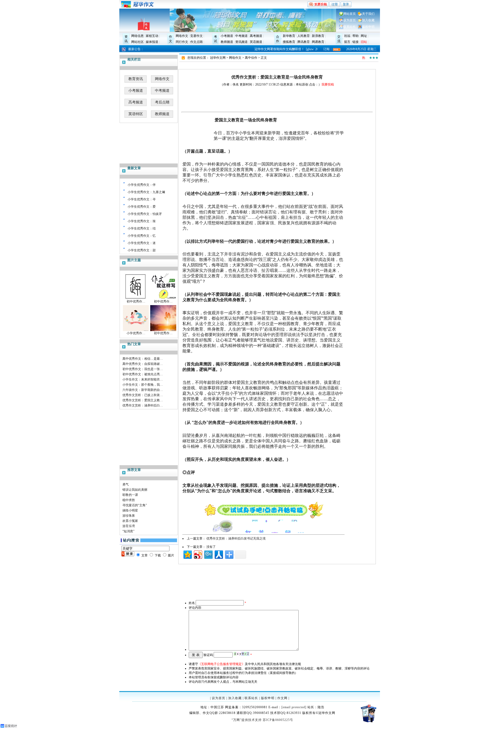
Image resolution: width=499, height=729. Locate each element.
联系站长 (349, 27)
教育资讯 (135, 79)
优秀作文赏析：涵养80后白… (142, 405)
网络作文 (182, 36)
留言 (347, 42)
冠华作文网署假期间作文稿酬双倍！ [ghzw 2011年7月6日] (291, 49)
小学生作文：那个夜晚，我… (142, 384)
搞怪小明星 (130, 510)
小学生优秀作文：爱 (142, 206)
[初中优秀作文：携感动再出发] (163, 298)
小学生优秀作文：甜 (142, 250)
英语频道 (256, 42)
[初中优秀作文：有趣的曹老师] (136, 298)
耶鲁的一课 (130, 495)
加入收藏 (368, 20)
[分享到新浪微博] (197, 554)
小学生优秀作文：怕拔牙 (145, 214)
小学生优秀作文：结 (142, 228)
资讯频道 (241, 42)
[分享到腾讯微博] (208, 554)
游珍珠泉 (128, 515)
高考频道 (256, 36)
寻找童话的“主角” (134, 505)
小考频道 (227, 36)
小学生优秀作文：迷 (142, 243)
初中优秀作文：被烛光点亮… (142, 374)
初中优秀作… (136, 301)
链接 (355, 42)
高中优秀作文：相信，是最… (142, 358)
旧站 (364, 42)
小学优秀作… (136, 333)
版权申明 (368, 27)
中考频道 (241, 36)
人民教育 (303, 36)
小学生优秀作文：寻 (142, 199)
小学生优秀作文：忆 (142, 236)
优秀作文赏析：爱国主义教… (142, 400)
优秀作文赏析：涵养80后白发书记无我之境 (236, 538)
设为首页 (349, 20)
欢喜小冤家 (130, 521)
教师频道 (227, 42)
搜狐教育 (289, 42)
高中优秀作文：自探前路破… (142, 364)
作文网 (282, 698)
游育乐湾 (128, 526)
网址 (364, 36)
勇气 (125, 484)
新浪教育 (318, 36)
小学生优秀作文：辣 (142, 221)
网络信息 (137, 36)
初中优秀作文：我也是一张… (142, 369)
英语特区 (135, 114)
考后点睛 (162, 102)
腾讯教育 (303, 42)
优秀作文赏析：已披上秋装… (142, 395)
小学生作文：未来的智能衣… (142, 379)
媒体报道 (152, 42)
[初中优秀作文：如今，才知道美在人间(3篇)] (163, 330)
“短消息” (128, 531)
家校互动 (152, 36)
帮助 (355, 36)
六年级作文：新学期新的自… (142, 390)
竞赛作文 (196, 36)
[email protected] (293, 707)
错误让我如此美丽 (134, 489)
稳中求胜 (128, 500)
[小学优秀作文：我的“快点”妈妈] (136, 330)
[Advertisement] (149, 437)
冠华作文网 (218, 58)
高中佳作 (251, 58)
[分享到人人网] (218, 554)
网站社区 (137, 42)
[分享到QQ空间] (187, 554)
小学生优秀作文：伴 (142, 185)
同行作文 (182, 42)
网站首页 (349, 14)
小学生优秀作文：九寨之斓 (146, 192)
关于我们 (368, 14)
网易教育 (318, 42)
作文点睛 (196, 42)
